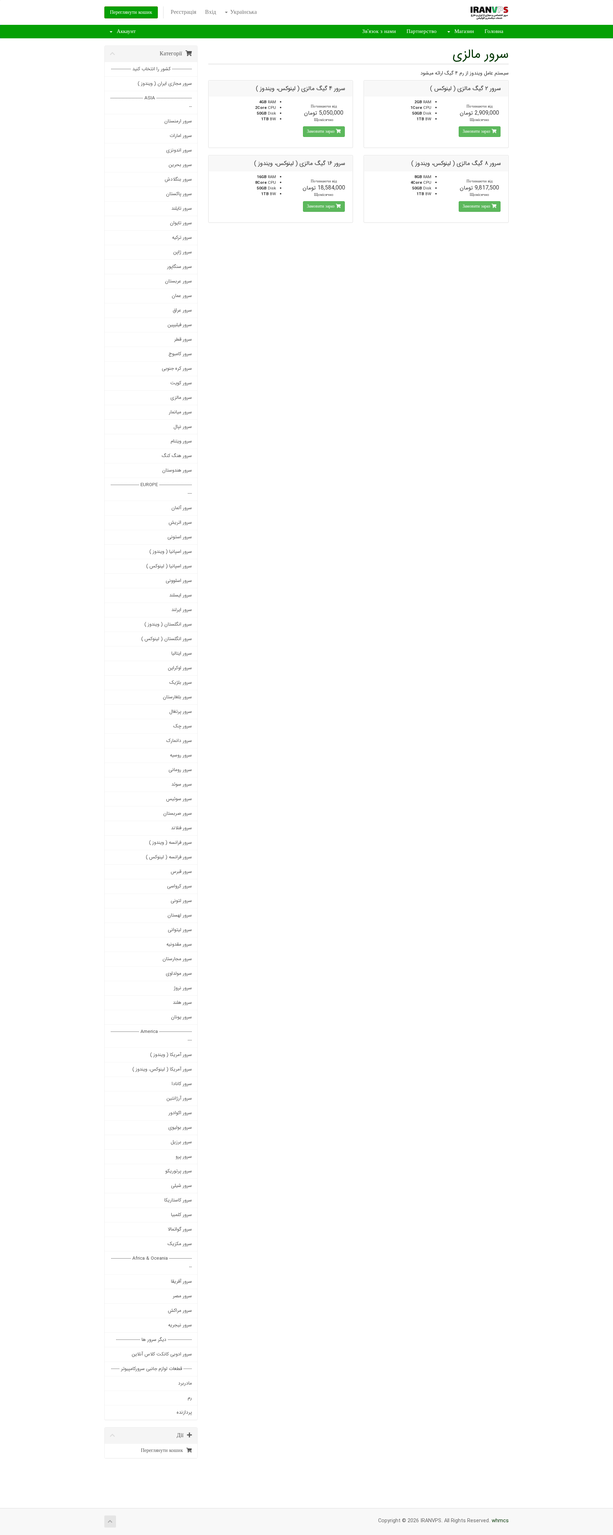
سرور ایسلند (180, 595)
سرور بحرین (180, 165)
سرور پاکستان (179, 194)
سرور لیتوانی (180, 930)
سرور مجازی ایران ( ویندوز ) (165, 83)
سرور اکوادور (180, 1113)
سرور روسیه (181, 755)
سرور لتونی (181, 900)
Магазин (462, 31)
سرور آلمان (181, 508)
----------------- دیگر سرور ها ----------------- (154, 1339)
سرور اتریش (180, 522)
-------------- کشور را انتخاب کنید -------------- (151, 69)
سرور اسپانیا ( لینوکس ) (169, 566)
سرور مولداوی (179, 973)
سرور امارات (181, 135)
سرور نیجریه (180, 1325)
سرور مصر (182, 1296)
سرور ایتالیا (181, 653)
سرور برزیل (181, 1142)
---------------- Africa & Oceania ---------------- (151, 1263)
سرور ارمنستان (178, 121)
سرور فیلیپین (179, 325)
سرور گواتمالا (180, 1229)
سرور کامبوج (180, 354)
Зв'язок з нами (379, 31)
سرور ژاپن (182, 252)
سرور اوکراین (180, 668)
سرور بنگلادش (178, 179)
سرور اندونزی (179, 150)
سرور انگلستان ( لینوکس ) (166, 639)
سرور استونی (179, 537)
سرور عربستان (178, 281)
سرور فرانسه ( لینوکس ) (169, 857)
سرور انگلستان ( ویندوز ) (168, 624)
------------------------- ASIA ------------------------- (151, 102)
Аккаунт (124, 31)
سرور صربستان (177, 813)
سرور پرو (184, 1156)
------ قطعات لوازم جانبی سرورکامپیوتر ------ (151, 1368)
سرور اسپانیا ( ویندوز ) (170, 551)
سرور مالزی (181, 397)
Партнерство (422, 31)
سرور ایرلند (181, 610)
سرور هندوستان (177, 470)
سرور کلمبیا (181, 1214)
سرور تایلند (181, 208)
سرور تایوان (181, 223)
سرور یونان (181, 1017)
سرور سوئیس (179, 799)
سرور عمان (182, 295)
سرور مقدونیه (179, 944)
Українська (242, 12)
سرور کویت (181, 383)
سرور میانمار (180, 412)
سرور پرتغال (180, 711)
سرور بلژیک (180, 682)
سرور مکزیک (179, 1244)
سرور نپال (182, 426)
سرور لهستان (179, 915)
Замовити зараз (477, 131)
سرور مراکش (180, 1310)
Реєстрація (183, 12)
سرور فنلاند (181, 828)
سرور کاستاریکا (178, 1200)
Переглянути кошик (131, 12)
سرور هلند (182, 1002)
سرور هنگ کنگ (177, 456)
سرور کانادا (182, 1084)
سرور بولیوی (180, 1127)
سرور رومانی (180, 770)
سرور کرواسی (179, 886)
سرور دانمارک (179, 740)
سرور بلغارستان (177, 697)
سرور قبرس (181, 871)
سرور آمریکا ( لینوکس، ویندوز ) (162, 1069)
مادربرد (185, 1383)
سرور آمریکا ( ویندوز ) (171, 1054)
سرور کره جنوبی (177, 368)
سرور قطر (183, 339)
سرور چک (182, 726)
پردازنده (184, 1412)
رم (190, 1398)
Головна (494, 31)
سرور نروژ (183, 988)
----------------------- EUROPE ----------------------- (151, 489)
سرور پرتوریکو (178, 1171)
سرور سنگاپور (179, 266)
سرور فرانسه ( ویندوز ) (170, 842)
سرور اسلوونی (179, 580)
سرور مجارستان (177, 959)
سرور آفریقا (181, 1281)
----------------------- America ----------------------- (151, 1036)
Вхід (210, 12)
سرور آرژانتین (179, 1098)
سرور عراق (182, 310)
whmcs (500, 1521)
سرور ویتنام (181, 441)
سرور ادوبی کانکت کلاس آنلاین (162, 1354)
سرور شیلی (181, 1185)
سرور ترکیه (182, 237)
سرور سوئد (181, 784)
